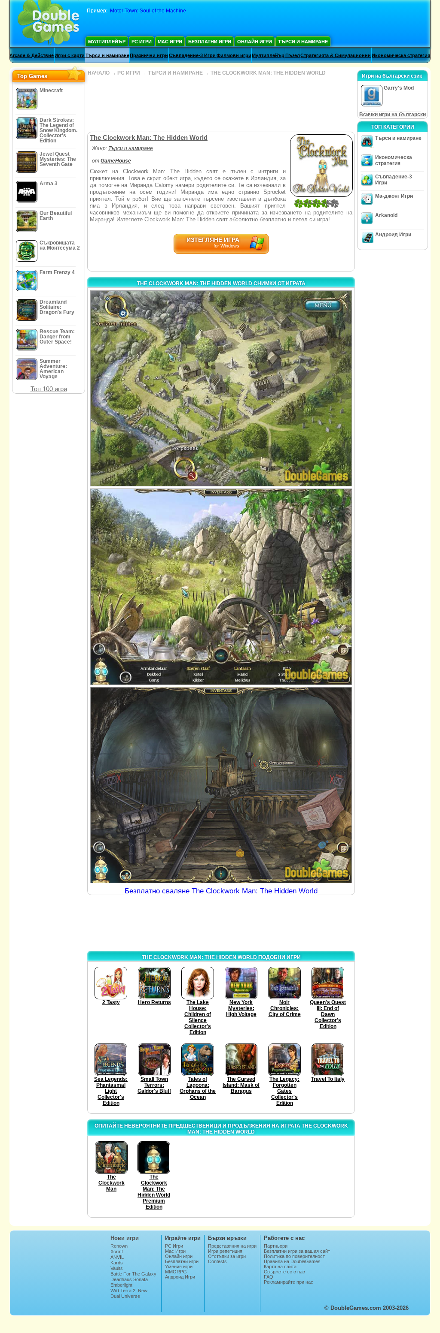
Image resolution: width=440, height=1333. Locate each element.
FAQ (268, 1276)
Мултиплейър (106, 41)
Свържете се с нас (284, 1271)
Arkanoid (386, 215)
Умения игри (178, 1266)
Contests (217, 1261)
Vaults (116, 1268)
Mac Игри (170, 41)
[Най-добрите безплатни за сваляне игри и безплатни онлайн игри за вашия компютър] (48, 23)
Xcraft (116, 1251)
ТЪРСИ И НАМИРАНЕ (175, 73)
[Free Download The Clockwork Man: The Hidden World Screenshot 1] (221, 388)
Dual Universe (125, 1296)
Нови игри (124, 1238)
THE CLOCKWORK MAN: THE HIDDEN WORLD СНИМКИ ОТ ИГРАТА (221, 283)
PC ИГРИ (128, 73)
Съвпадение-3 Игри (192, 55)
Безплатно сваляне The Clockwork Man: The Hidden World (221, 891)
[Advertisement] (220, 104)
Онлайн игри (254, 41)
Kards (116, 1262)
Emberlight (121, 1285)
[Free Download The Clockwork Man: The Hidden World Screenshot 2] (221, 587)
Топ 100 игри (49, 388)
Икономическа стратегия (401, 55)
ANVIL (117, 1257)
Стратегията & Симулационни (335, 55)
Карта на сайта (280, 1266)
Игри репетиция (225, 1251)
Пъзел (292, 55)
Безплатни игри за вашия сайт (297, 1251)
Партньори (275, 1246)
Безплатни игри (209, 41)
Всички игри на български (392, 115)
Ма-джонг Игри (394, 196)
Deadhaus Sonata (129, 1279)
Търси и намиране (303, 41)
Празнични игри (149, 55)
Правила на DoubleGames (292, 1261)
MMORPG (176, 1271)
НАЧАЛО (99, 73)
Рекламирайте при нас (288, 1282)
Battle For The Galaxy (133, 1273)
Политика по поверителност (294, 1256)
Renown (119, 1246)
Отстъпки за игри (227, 1256)
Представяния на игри (232, 1246)
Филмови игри (234, 55)
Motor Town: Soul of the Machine (148, 11)
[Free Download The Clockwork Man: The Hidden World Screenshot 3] (221, 785)
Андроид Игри (393, 235)
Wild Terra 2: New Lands (128, 1293)
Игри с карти (70, 55)
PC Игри (141, 41)
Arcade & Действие (31, 55)
